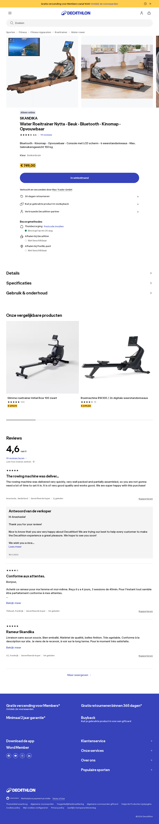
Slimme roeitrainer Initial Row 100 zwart (32, 398)
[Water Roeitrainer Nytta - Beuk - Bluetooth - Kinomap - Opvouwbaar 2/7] (117, 72)
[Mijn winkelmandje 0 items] (149, 13)
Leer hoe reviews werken (18, 462)
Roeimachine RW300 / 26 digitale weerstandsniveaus (114, 398)
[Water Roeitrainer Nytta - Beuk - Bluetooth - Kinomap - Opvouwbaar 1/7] (42, 72)
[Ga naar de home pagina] (75, 13)
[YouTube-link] (15, 755)
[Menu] (10, 13)
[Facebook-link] (8, 755)
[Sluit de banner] (150, 3)
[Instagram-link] (22, 755)
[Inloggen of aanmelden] (141, 13)
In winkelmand (79, 177)
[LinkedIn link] (29, 755)
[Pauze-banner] (145, 3)
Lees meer (15, 546)
